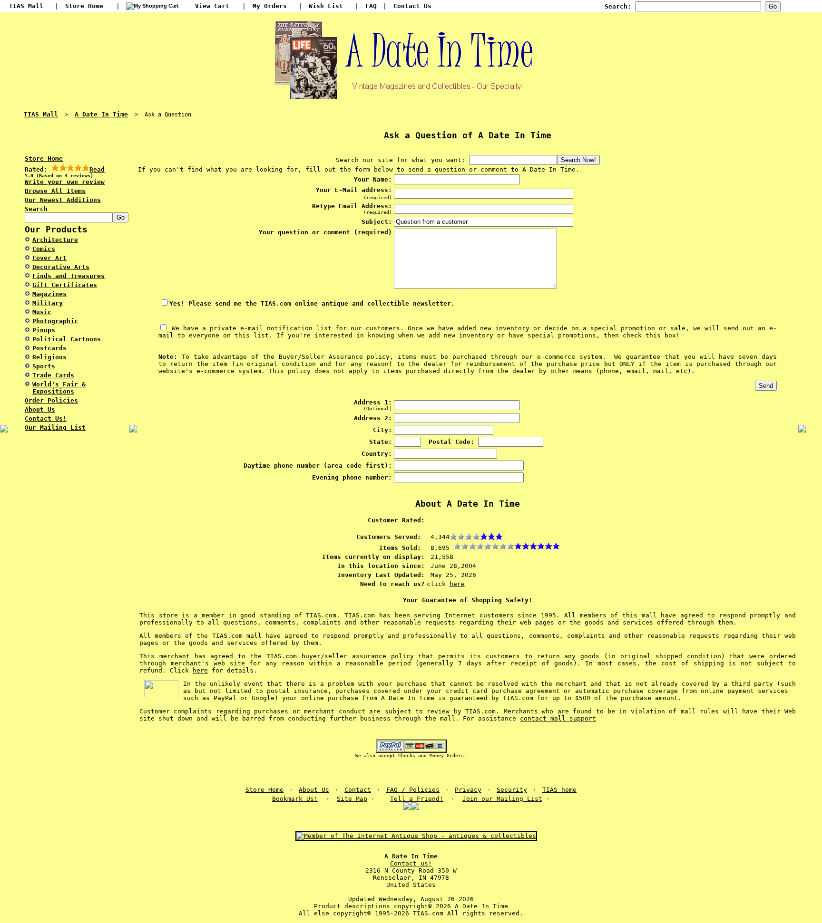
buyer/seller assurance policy (358, 656)
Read (97, 169)
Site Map (352, 798)
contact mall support (558, 718)
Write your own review (65, 181)
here (457, 583)
